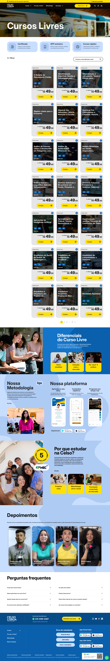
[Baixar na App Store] (97, 635)
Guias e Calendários (65, 645)
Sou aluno (58, 5)
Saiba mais (36, 86)
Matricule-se (81, 5)
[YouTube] (96, 619)
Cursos (27, 5)
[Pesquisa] (95, 5)
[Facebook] (99, 619)
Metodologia (49, 5)
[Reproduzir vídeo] (26, 421)
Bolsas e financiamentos (12, 654)
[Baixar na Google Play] (85, 635)
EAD (35, 83)
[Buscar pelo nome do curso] (100, 59)
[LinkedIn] (102, 619)
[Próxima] (75, 322)
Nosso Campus (11, 642)
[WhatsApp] (107, 658)
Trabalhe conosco (72, 654)
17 (72, 322)
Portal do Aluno (65, 634)
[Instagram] (93, 619)
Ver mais (9, 403)
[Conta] (98, 5)
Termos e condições (60, 654)
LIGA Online (65, 639)
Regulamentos (49, 654)
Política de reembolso (39, 654)
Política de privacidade (26, 654)
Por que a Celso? (38, 5)
